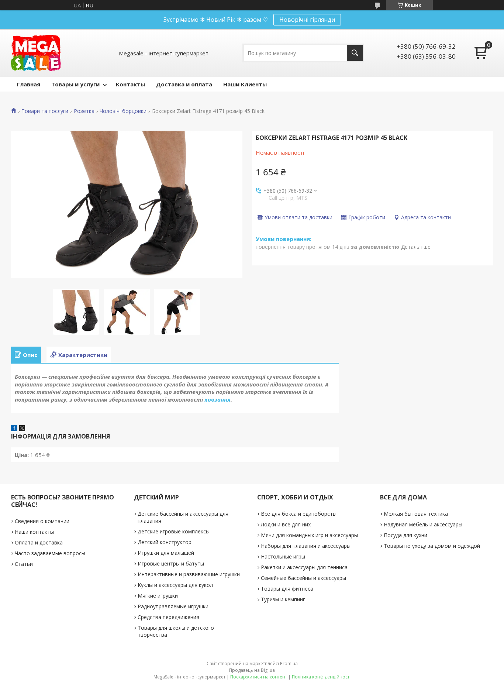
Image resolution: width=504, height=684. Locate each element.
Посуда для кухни (405, 535)
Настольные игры (283, 556)
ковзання (217, 399)
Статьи (24, 563)
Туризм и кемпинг (283, 599)
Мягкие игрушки (158, 595)
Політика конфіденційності (321, 677)
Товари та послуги (44, 111)
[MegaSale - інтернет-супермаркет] (36, 53)
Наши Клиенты (245, 84)
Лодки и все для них (286, 524)
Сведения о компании (42, 521)
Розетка (84, 111)
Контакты (130, 84)
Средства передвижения (168, 617)
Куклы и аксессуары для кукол (175, 584)
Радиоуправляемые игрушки (173, 606)
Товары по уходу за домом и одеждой (432, 545)
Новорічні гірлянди (307, 20)
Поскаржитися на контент (258, 677)
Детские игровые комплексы (174, 531)
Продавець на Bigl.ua (252, 670)
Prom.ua (289, 663)
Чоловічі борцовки (123, 111)
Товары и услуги (75, 84)
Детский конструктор (164, 542)
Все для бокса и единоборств (298, 513)
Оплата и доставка (39, 542)
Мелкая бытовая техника (416, 513)
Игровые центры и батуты (171, 563)
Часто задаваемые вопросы (50, 553)
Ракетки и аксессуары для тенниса (304, 567)
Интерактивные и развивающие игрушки (189, 574)
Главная (28, 84)
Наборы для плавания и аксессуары (306, 545)
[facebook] (14, 429)
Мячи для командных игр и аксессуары (309, 535)
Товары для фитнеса (287, 588)
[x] (22, 429)
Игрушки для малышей (166, 552)
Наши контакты (34, 531)
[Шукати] (355, 53)
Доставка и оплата (184, 84)
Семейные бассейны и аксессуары (303, 577)
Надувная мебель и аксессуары (423, 524)
